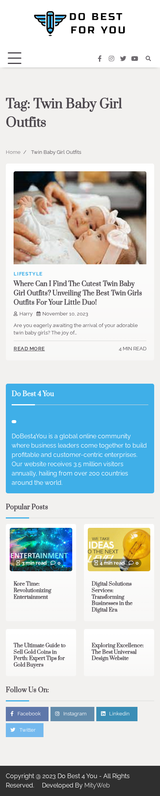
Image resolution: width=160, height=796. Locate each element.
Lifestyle (28, 274)
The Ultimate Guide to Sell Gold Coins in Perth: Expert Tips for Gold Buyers (40, 655)
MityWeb (97, 785)
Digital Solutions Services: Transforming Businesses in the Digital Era (112, 597)
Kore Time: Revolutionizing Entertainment (32, 590)
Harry (26, 314)
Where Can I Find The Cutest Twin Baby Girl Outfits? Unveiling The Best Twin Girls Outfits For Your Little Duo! (78, 293)
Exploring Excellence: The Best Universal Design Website (118, 652)
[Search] (148, 58)
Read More (29, 348)
